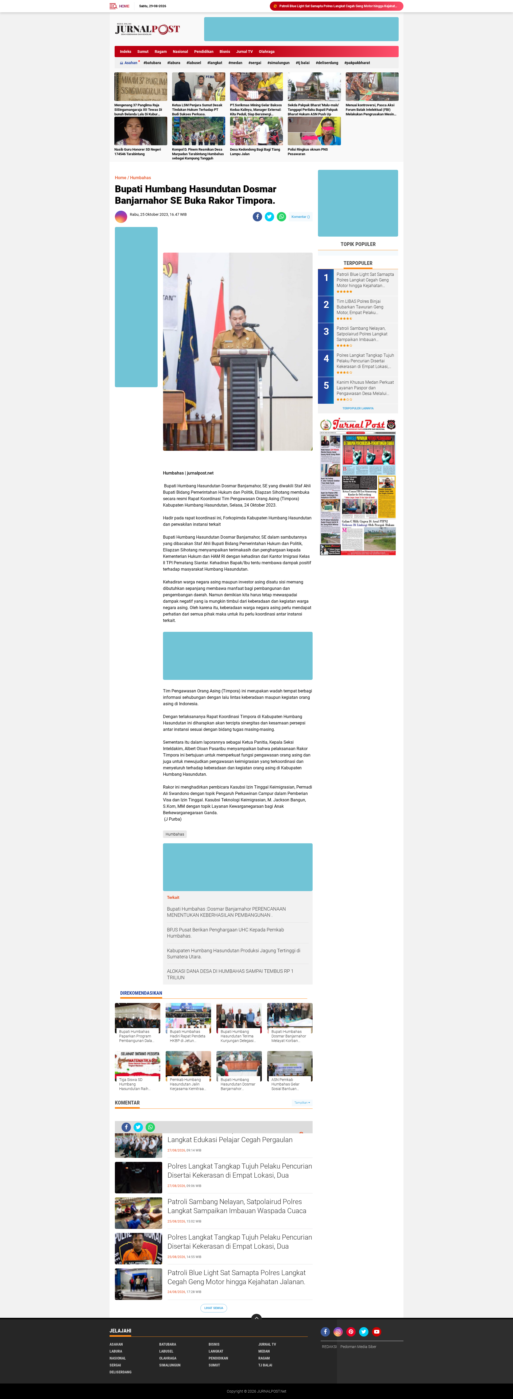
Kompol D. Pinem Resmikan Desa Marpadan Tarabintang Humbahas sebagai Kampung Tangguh (198, 153)
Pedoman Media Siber (358, 1347)
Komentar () (301, 217)
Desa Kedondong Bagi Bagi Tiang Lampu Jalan (255, 151)
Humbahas (140, 177)
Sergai (256, 63)
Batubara (153, 63)
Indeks (125, 51)
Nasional (180, 51)
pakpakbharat (358, 63)
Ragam (161, 51)
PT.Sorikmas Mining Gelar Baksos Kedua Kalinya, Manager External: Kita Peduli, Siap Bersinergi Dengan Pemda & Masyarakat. (256, 110)
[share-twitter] (269, 216)
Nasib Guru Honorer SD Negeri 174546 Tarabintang (137, 151)
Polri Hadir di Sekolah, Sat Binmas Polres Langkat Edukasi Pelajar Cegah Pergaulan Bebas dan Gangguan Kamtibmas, (230, 1140)
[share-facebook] (257, 216)
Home (124, 6)
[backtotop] (256, 1319)
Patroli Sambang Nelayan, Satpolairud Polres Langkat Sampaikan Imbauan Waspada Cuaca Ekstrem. (237, 1211)
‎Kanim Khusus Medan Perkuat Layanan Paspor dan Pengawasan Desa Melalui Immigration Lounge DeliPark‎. (365, 388)
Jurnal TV (244, 51)
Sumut (143, 51)
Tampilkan (301, 1102)
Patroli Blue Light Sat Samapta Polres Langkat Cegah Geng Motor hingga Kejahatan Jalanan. (237, 1277)
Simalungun (280, 63)
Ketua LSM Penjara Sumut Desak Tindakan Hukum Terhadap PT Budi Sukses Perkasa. (197, 109)
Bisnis (225, 51)
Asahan (131, 63)
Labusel (195, 63)
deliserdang (328, 63)
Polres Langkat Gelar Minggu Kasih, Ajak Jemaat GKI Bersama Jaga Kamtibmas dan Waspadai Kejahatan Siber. (339, 6)
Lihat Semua (213, 1308)
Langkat (215, 63)
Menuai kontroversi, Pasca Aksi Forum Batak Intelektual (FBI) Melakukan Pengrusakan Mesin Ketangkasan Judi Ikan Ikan (370, 110)
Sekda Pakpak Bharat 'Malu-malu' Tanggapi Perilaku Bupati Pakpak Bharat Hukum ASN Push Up (313, 109)
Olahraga (267, 51)
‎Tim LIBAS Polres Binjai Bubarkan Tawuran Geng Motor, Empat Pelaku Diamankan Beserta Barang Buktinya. (362, 307)
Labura (174, 63)
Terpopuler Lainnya (358, 408)
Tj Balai (304, 63)
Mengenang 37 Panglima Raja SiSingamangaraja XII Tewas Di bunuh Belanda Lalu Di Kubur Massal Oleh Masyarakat (138, 110)
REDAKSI (329, 1347)
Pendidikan (203, 51)
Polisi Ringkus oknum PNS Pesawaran (308, 151)
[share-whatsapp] (281, 216)
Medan (236, 63)
